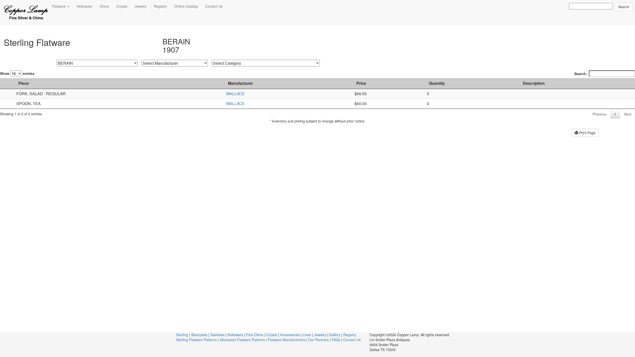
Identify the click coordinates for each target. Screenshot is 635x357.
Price (361, 83)
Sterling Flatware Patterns (196, 339)
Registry (160, 6)
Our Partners (318, 339)
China (104, 6)
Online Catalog (186, 6)
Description (534, 83)
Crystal (121, 6)
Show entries (17, 73)
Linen (307, 334)
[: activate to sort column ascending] (7, 83)
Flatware (59, 6)
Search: (580, 73)
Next (627, 114)
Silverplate (199, 334)
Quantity (437, 83)
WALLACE (235, 93)
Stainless (217, 334)
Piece (23, 83)
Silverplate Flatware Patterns (242, 339)
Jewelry (141, 6)
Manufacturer (240, 83)
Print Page (587, 132)
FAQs (336, 339)
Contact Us (213, 6)
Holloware (84, 6)
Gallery (334, 334)
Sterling (182, 334)
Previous (599, 114)
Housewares (290, 334)
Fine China (254, 334)
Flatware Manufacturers (286, 339)
